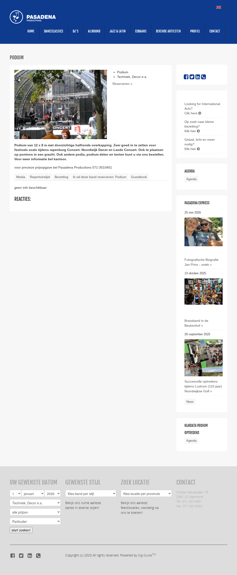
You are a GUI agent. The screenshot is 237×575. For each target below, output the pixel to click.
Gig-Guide (147, 555)
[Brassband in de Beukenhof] (203, 291)
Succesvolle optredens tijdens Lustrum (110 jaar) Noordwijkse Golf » (203, 386)
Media (20, 177)
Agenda (191, 179)
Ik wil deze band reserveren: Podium (99, 177)
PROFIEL (195, 31)
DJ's (75, 31)
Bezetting (61, 177)
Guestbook (139, 177)
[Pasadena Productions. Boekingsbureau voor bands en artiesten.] (33, 17)
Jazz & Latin (118, 31)
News (190, 401)
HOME (30, 31)
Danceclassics (53, 31)
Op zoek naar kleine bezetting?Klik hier (199, 126)
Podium (17, 58)
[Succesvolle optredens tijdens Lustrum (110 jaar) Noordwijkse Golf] (203, 364)
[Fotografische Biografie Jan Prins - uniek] (203, 231)
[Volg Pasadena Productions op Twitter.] (192, 78)
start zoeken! (21, 530)
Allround (94, 31)
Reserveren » (122, 84)
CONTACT (214, 31)
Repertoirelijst (40, 177)
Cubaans (141, 31)
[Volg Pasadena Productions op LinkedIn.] (197, 78)
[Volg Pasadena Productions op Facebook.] (186, 78)
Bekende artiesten (168, 31)
